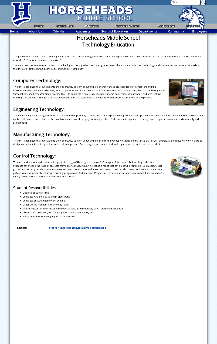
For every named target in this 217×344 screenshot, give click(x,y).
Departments (148, 31)
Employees (199, 31)
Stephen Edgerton (60, 227)
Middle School (166, 26)
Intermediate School (127, 26)
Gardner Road (65, 26)
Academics (83, 31)
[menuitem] (14, 31)
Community (176, 31)
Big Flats (39, 26)
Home (14, 31)
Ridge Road (91, 26)
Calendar (59, 31)
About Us (35, 31)
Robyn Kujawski (81, 227)
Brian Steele (99, 227)
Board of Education (114, 31)
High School (193, 26)
